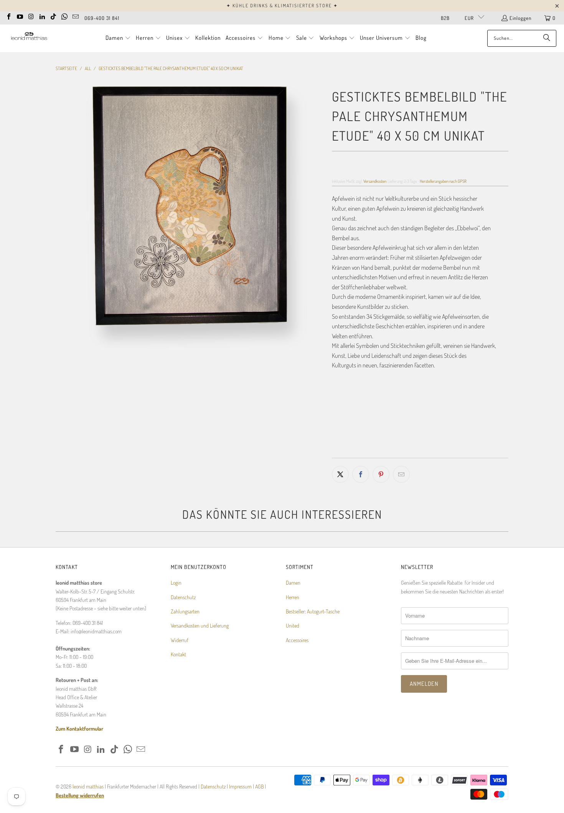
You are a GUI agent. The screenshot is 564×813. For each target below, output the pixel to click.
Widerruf (179, 640)
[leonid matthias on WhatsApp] (64, 15)
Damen (293, 582)
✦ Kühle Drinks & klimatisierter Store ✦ (282, 5)
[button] (118, 38)
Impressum (241, 786)
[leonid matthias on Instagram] (31, 15)
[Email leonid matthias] (76, 15)
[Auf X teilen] (340, 474)
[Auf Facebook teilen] (360, 474)
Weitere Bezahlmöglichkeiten (465, 452)
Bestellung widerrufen (80, 795)
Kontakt (178, 654)
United (292, 625)
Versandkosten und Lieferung (200, 625)
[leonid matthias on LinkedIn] (42, 15)
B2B (445, 18)
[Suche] (546, 38)
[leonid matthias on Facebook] (9, 15)
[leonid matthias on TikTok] (53, 15)
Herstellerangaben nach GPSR (443, 181)
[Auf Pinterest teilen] (381, 474)
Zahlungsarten (185, 611)
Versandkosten (374, 181)
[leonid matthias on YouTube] (20, 15)
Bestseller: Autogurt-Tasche (313, 611)
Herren (292, 597)
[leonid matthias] (29, 38)
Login (176, 582)
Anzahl (339, 396)
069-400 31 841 (101, 18)
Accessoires (297, 640)
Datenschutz (183, 597)
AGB (259, 786)
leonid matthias (88, 786)
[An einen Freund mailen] (401, 474)
